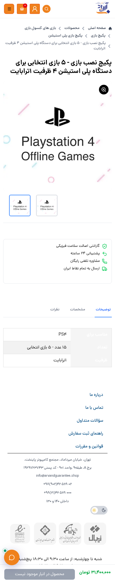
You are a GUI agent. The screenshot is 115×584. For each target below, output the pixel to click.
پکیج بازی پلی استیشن (65, 36)
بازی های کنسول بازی (40, 28)
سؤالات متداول (90, 421)
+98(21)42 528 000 (57, 492)
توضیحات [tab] (103, 310)
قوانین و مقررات (89, 446)
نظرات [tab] (54, 310)
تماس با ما (94, 408)
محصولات (71, 28)
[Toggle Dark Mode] (99, 510)
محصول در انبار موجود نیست (39, 574)
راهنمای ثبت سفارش (85, 434)
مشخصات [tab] (77, 310)
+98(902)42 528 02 (57, 484)
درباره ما (96, 395)
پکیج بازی (98, 36)
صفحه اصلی (97, 28)
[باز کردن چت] (12, 557)
